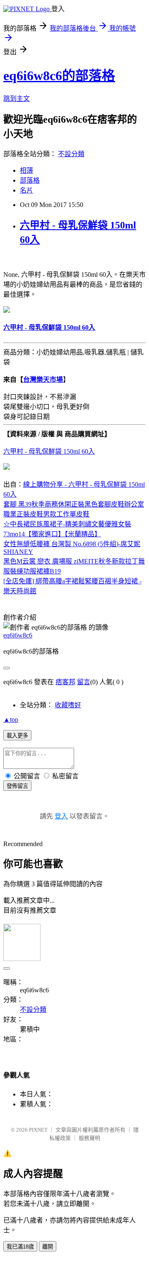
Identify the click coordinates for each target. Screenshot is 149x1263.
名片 (26, 190)
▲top (10, 719)
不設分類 (71, 153)
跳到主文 (16, 98)
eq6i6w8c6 (17, 635)
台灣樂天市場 (43, 379)
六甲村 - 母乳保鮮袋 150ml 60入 (49, 451)
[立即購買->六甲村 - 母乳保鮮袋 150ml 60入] (6, 310)
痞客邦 (65, 681)
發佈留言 (17, 786)
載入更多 (17, 736)
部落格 (30, 180)
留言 (83, 681)
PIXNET (38, 1130)
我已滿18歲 (20, 1247)
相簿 (26, 170)
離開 (47, 1247)
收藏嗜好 (68, 705)
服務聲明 (89, 1138)
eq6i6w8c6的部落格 (59, 75)
